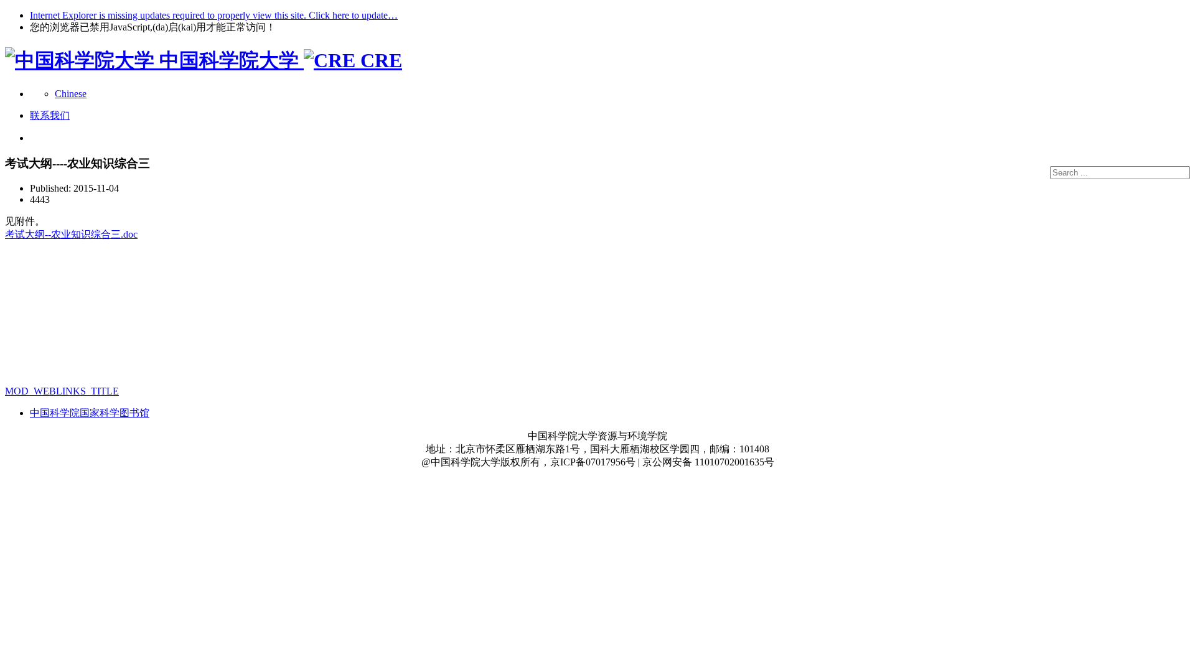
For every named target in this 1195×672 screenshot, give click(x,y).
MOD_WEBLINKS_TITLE (62, 391)
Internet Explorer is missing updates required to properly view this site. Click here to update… (214, 15)
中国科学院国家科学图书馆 (89, 413)
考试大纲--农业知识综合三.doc (71, 234)
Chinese (71, 93)
